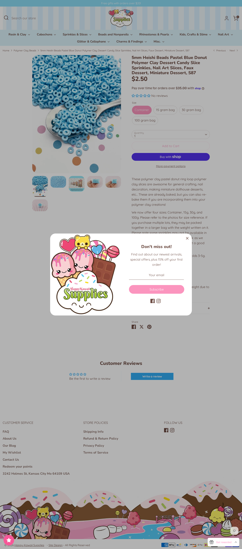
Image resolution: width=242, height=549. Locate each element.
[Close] (187, 238)
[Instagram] (158, 301)
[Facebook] (152, 301)
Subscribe (157, 289)
